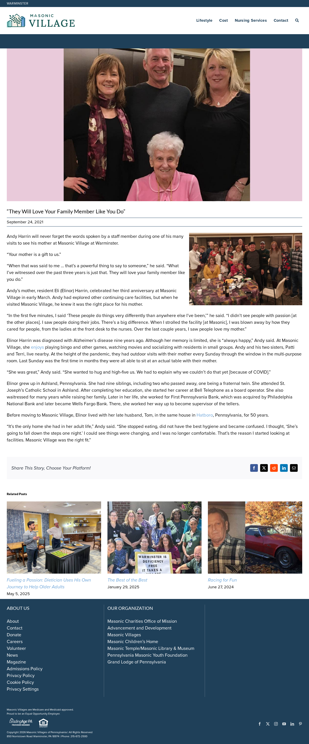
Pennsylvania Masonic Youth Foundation (147, 655)
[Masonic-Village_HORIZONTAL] (41, 16)
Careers (15, 641)
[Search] (297, 20)
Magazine (16, 661)
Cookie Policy (20, 682)
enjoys (37, 347)
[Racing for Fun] (255, 504)
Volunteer (16, 648)
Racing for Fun (222, 580)
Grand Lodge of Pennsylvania (136, 661)
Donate (14, 634)
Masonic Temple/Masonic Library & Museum (150, 648)
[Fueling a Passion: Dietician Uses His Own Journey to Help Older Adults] (54, 504)
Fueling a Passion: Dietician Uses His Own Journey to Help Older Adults (49, 583)
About (13, 621)
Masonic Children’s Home (132, 641)
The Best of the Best (127, 580)
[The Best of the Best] (154, 504)
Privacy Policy (21, 675)
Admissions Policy (25, 668)
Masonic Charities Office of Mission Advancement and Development (142, 624)
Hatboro (205, 415)
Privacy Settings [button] (23, 689)
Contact (14, 628)
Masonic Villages (124, 634)
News (12, 655)
